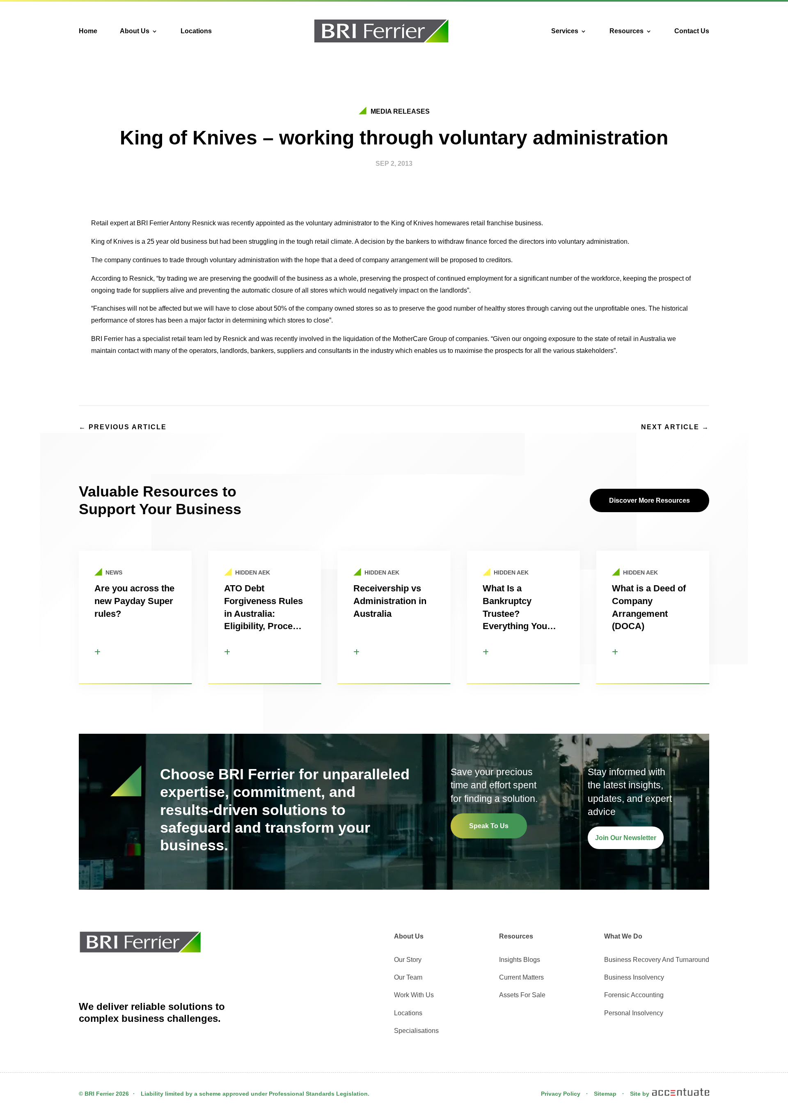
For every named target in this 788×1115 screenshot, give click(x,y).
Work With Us (414, 994)
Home (88, 30)
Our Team (408, 977)
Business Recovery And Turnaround (656, 959)
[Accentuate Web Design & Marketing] (680, 1093)
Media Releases (400, 111)
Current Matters (521, 977)
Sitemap (605, 1093)
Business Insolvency (634, 977)
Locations (196, 30)
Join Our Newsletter (625, 837)
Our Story (407, 959)
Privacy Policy (560, 1093)
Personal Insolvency (633, 1013)
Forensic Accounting (634, 994)
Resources (626, 30)
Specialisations (416, 1030)
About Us (134, 30)
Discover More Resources (649, 500)
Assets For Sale (522, 994)
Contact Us (691, 30)
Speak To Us (489, 825)
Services (564, 30)
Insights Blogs (519, 959)
